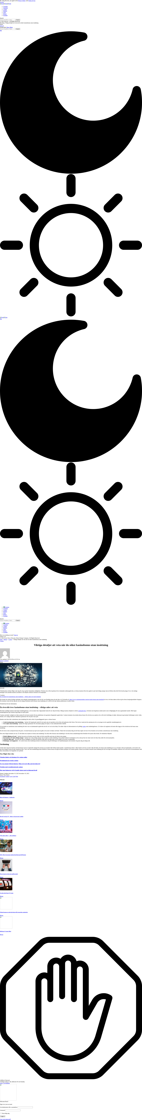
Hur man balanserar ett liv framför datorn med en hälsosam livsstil (18, 770)
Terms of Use (31, 0)
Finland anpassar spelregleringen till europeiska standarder (14, 912)
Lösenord (2, 1110)
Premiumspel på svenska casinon (9, 760)
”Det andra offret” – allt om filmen (8, 835)
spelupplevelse (82, 710)
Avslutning (38, 696)
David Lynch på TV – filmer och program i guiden (11, 816)
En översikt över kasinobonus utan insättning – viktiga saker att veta (17, 696)
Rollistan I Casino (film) (5, 931)
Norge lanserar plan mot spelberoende (9, 874)
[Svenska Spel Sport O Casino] (6, 890)
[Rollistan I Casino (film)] (6, 928)
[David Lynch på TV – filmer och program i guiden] (6, 813)
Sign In (16, 635)
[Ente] (5, 3)
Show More (9, 27)
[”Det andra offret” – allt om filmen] (6, 832)
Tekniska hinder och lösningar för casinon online (13, 757)
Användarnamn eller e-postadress (8, 1107)
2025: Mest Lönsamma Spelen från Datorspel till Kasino (13, 854)
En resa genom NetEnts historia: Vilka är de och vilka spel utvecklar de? (20, 763)
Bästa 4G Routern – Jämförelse (7, 797)
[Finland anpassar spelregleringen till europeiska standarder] (6, 909)
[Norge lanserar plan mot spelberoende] (6, 870)
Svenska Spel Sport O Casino (6, 893)
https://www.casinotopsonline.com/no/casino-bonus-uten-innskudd (86, 699)
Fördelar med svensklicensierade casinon (11, 767)
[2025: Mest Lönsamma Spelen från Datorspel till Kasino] (6, 851)
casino (84, 726)
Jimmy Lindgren (4, 660)
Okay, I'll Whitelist (5, 1083)
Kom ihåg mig (5, 1113)
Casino (2, 641)
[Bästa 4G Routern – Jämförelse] (6, 794)
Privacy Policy (22, 0)
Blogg (1, 800)
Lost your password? (5, 1119)
